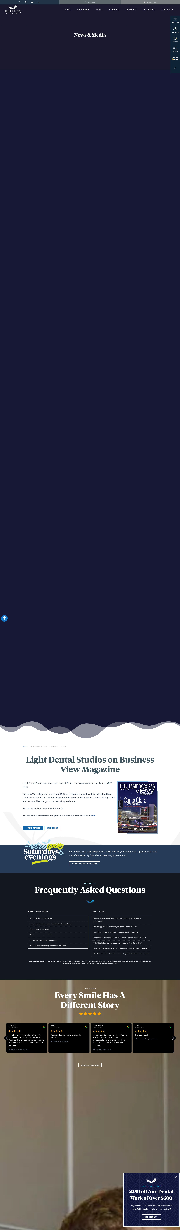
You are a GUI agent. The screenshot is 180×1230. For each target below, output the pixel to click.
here (93, 816)
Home (24, 746)
